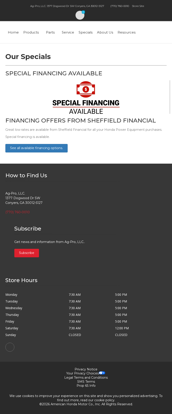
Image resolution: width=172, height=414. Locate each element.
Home (13, 32)
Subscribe (26, 253)
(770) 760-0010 (119, 6)
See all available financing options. (36, 148)
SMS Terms (86, 382)
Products (31, 32)
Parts (50, 32)
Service (68, 32)
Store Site (138, 6)
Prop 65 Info (86, 386)
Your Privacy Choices (82, 373)
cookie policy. (104, 400)
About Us (105, 32)
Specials (85, 32)
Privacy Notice (86, 369)
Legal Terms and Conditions (86, 378)
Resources (126, 32)
